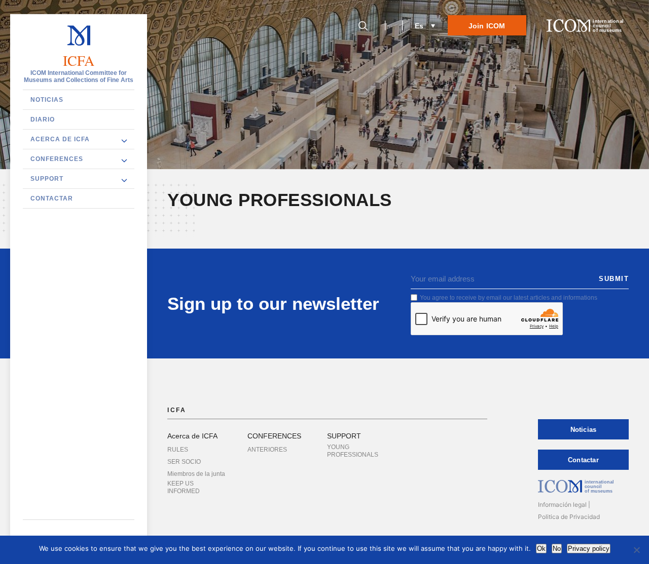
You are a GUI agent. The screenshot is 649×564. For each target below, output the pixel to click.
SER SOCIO (184, 461)
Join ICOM (487, 26)
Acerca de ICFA (60, 139)
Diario (42, 119)
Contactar (51, 198)
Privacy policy (588, 548)
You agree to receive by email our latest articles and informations (508, 298)
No (557, 548)
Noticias (46, 99)
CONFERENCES (56, 159)
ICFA (79, 60)
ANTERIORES (267, 449)
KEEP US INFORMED (183, 487)
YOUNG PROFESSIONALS (352, 451)
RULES (177, 449)
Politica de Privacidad (569, 516)
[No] (636, 550)
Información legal (562, 504)
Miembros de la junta (196, 473)
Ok (541, 548)
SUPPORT (46, 178)
